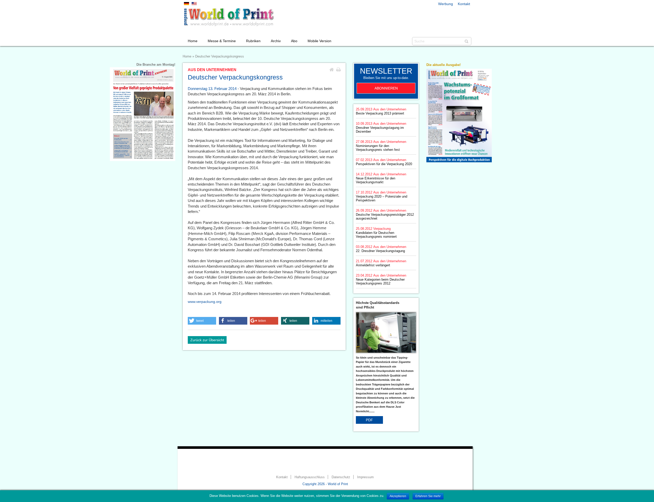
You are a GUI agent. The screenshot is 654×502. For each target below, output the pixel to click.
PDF (369, 420)
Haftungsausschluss (310, 477)
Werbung (445, 4)
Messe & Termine (222, 41)
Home (192, 41)
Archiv (276, 41)
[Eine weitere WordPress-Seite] (229, 17)
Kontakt (464, 4)
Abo (294, 41)
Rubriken (253, 41)
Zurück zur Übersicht (207, 340)
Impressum (365, 477)
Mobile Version (319, 41)
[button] (202, 321)
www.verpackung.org (204, 302)
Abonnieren (386, 88)
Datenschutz (341, 477)
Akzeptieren (398, 496)
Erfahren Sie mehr (428, 496)
